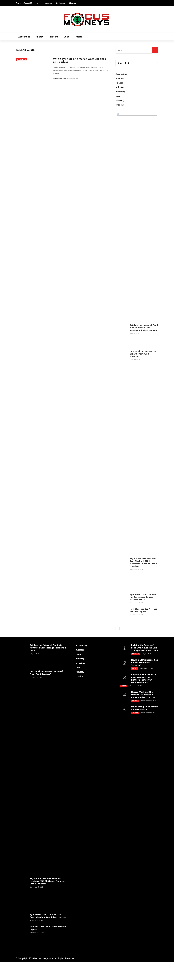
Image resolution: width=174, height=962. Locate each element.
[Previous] (118, 628)
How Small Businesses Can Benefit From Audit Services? (143, 354)
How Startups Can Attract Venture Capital (143, 610)
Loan (66, 36)
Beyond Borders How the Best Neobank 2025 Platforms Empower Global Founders (143, 562)
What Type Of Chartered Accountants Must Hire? (79, 60)
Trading (78, 36)
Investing (53, 36)
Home (38, 3)
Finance (39, 36)
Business (120, 78)
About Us (48, 3)
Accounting (24, 36)
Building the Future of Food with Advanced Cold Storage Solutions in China (144, 328)
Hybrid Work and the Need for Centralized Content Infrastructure (143, 597)
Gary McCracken (59, 78)
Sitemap (72, 3)
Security (120, 100)
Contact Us (60, 3)
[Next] (122, 628)
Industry (120, 87)
